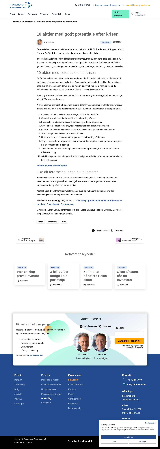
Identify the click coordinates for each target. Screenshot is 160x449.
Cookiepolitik (150, 423)
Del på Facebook (102, 231)
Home (16, 22)
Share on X (119, 231)
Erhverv (21, 14)
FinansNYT (56, 14)
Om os (67, 14)
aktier (40, 221)
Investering (27, 22)
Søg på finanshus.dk (140, 14)
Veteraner (44, 14)
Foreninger (32, 14)
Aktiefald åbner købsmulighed (52, 166)
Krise (64, 221)
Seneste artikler (36, 355)
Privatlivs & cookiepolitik (80, 441)
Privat (12, 14)
